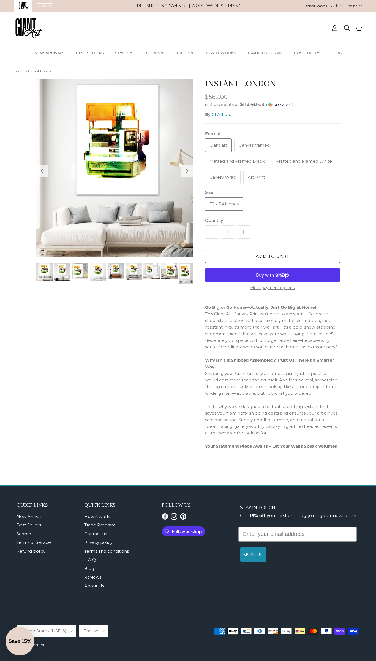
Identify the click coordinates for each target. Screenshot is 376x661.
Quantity (214, 220)
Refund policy (31, 551)
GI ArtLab (221, 114)
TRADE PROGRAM (265, 52)
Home (18, 71)
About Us (94, 586)
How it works (97, 516)
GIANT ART (38, 645)
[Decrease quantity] (211, 232)
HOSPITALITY (306, 52)
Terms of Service (34, 542)
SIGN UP (253, 555)
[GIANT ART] (29, 28)
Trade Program (100, 525)
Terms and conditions (106, 551)
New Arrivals (29, 516)
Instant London (40, 71)
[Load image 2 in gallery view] (114, 168)
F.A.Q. (90, 559)
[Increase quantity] (243, 232)
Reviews (92, 577)
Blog (89, 568)
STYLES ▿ (123, 52)
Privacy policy (98, 542)
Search (24, 533)
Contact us (95, 533)
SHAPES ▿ (183, 52)
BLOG (336, 52)
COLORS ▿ (153, 52)
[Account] (333, 28)
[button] (249, 104)
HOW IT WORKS (220, 52)
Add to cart (272, 256)
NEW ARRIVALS (49, 52)
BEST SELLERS (90, 52)
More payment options (272, 288)
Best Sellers (29, 525)
